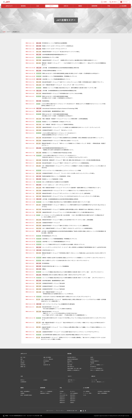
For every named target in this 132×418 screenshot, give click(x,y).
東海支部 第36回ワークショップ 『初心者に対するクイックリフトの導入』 (61, 51)
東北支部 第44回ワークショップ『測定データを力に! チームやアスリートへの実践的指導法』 (66, 163)
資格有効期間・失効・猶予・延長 (74, 368)
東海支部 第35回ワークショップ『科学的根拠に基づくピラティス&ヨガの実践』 (62, 93)
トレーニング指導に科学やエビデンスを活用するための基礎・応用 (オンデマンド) (63, 244)
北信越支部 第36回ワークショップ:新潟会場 (53, 286)
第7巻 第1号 (72, 400)
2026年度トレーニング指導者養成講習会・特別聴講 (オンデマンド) (59, 76)
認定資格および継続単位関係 (104, 391)
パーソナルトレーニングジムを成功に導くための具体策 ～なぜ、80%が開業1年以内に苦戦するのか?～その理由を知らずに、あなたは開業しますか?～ (72, 216)
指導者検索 (94, 6)
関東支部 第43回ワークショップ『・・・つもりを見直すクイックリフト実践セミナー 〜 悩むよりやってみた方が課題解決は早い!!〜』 (74, 64)
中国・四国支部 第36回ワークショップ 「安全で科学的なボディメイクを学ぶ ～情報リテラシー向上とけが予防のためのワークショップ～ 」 (73, 323)
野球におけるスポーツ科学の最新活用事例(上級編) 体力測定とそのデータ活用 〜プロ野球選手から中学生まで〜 (70, 73)
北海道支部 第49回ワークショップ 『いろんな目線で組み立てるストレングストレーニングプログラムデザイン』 (71, 332)
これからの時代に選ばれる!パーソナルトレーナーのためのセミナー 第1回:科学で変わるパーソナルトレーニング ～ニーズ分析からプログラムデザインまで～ (65, 156)
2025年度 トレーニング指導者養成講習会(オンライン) (56, 241)
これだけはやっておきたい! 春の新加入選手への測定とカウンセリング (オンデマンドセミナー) (66, 296)
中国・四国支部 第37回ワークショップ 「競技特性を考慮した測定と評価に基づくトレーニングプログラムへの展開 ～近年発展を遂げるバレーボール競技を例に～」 (73, 300)
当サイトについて (50, 410)
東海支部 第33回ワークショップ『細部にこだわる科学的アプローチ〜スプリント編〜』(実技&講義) (67, 219)
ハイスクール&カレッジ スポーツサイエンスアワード (56, 185)
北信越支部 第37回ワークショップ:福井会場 (53, 289)
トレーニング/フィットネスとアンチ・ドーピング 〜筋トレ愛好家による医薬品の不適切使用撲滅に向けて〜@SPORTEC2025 (74, 247)
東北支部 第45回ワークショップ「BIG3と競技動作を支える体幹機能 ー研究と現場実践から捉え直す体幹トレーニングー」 (73, 137)
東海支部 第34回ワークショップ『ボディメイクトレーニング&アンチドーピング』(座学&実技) (66, 193)
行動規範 (92, 362)
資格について (70, 362)
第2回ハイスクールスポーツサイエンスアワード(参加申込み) (57, 46)
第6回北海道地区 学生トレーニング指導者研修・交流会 (56, 176)
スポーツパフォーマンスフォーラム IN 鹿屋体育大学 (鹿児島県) (58, 304)
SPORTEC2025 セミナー (48, 250)
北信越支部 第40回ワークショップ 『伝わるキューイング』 (57, 130)
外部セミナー (70, 381)
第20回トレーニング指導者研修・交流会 (52, 179)
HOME (4, 31)
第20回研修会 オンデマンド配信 (50, 57)
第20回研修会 (45, 101)
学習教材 (92, 359)
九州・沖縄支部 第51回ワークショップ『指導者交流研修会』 (58, 124)
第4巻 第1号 (62, 398)
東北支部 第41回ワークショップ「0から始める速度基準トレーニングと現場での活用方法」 (57, 307)
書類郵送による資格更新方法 (73, 370)
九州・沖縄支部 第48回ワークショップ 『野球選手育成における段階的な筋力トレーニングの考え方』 (58, 292)
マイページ (125, 1)
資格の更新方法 (70, 366)
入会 (37, 6)
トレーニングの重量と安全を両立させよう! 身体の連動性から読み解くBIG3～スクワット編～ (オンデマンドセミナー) (72, 272)
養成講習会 (69, 361)
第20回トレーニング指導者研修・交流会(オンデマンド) (56, 121)
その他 (84, 395)
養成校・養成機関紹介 (25, 391)
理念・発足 (23, 357)
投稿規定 (72, 402)
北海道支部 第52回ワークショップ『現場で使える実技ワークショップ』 (60, 140)
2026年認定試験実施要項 (72, 359)
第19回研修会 (45, 263)
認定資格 (23, 6)
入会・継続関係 (86, 391)
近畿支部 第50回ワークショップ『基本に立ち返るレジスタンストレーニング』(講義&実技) (65, 225)
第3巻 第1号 (72, 397)
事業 (21, 359)
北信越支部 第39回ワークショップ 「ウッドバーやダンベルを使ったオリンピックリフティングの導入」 (68, 173)
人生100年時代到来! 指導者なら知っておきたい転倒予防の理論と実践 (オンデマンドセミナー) (66, 334)
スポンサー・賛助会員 (48, 359)
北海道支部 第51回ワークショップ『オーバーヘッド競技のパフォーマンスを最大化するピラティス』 (68, 190)
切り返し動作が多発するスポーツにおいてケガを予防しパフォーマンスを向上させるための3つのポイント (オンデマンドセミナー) (74, 318)
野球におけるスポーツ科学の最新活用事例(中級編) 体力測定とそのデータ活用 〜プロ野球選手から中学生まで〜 (57, 97)
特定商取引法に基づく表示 (72, 410)
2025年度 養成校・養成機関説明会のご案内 (53, 280)
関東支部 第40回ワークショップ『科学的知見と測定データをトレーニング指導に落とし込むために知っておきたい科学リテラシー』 (74, 254)
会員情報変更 (23, 381)
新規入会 (22, 380)
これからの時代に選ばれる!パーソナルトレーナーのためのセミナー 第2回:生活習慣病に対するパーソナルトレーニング (59, 134)
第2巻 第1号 (62, 397)
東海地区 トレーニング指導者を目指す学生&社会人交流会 (57, 152)
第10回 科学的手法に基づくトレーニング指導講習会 (55, 266)
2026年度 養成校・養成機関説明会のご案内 (53, 111)
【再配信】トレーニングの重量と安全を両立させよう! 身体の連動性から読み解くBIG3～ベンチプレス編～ (69, 87)
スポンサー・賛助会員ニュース (97, 381)
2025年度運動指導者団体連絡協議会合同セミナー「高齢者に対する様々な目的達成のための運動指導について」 (58, 148)
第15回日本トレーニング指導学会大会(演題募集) (54, 43)
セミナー (52, 6)
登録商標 (22, 362)
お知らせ (66, 6)
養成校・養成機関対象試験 (26, 395)
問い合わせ (114, 1)
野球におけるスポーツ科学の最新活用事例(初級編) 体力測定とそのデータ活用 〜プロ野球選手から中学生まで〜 (57, 115)
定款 (44, 362)
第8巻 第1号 (62, 402)
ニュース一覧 (94, 380)
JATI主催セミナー (71, 380)
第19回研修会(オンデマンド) (49, 236)
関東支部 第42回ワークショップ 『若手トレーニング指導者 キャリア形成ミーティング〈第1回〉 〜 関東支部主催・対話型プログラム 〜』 (74, 144)
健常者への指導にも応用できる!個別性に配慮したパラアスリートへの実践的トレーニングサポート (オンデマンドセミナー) (73, 257)
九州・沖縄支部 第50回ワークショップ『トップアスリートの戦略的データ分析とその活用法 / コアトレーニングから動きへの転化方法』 (74, 166)
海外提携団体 (46, 361)
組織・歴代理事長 (47, 357)
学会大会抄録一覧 (63, 395)
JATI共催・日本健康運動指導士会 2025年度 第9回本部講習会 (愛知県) (60, 199)
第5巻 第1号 (72, 398)
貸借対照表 (23, 364)
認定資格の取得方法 (71, 357)
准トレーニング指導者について (96, 364)
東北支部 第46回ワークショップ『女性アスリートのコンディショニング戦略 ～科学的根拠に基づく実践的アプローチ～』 (73, 82)
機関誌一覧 (23, 366)
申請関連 (22, 393)
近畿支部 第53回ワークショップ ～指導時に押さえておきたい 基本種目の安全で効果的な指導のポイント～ (69, 60)
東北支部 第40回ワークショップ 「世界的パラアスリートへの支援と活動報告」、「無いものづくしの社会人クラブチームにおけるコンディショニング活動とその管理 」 (73, 338)
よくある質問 (123, 6)
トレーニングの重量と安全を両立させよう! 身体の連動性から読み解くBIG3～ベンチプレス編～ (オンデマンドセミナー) (73, 277)
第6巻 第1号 (62, 400)
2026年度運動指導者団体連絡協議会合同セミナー (55, 54)
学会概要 (61, 391)
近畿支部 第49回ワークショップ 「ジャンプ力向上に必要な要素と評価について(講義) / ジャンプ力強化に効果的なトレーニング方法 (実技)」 (74, 328)
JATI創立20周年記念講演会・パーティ (52, 70)
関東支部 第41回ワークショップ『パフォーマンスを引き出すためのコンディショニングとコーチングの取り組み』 (71, 196)
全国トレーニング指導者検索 (46, 391)
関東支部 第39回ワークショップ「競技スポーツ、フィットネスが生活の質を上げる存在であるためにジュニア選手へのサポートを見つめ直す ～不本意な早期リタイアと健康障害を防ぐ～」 (65, 313)
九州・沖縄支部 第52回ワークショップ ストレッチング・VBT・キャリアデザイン (63, 85)
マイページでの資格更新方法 (96, 368)
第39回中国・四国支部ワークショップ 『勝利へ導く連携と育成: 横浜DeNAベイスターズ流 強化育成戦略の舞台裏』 (71, 160)
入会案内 (105, 1)
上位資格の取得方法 (94, 361)
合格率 (91, 357)
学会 (109, 6)
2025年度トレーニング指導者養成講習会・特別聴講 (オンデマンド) (59, 238)
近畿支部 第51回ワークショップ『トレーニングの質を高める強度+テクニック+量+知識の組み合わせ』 (68, 212)
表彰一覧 (22, 361)
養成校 (80, 6)
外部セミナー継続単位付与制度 (96, 370)
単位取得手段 (93, 366)
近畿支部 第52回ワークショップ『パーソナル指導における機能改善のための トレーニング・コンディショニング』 (71, 127)
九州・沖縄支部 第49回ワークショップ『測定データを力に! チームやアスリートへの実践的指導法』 (67, 228)
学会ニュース (62, 393)
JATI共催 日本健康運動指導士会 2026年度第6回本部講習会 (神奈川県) (60, 67)
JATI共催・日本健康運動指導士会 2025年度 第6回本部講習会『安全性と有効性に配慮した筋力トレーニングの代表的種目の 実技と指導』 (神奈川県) (74, 232)
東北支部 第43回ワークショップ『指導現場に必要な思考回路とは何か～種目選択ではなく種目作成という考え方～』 (72, 209)
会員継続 (45, 380)
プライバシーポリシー (60, 410)
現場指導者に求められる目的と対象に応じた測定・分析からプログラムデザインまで (63, 274)
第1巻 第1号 (72, 395)
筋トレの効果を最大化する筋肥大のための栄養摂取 (55, 182)
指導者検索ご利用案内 (44, 393)
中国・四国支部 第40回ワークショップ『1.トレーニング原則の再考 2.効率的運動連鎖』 (65, 118)
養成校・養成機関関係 (102, 393)
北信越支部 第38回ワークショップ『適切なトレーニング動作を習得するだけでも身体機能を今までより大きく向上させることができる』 (74, 205)
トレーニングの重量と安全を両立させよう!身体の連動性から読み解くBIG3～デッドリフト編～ (66, 202)
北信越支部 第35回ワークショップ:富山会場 (53, 283)
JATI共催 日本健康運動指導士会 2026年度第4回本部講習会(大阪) (59, 90)
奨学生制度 (69, 364)
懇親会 (44, 269)
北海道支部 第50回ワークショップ (51, 222)
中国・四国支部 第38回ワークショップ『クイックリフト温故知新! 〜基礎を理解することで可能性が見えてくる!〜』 (71, 187)
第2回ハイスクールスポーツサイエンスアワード (54, 48)
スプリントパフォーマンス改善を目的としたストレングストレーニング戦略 (61, 170)
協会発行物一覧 (46, 364)
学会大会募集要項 (74, 393)
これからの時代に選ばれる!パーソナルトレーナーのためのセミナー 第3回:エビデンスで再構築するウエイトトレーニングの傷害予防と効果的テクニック (73, 104)
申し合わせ (72, 391)
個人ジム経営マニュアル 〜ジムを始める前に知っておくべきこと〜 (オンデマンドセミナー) (65, 260)
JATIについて (9, 6)
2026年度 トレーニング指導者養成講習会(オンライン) (56, 79)
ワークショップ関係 (87, 393)
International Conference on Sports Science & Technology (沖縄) (60, 108)
